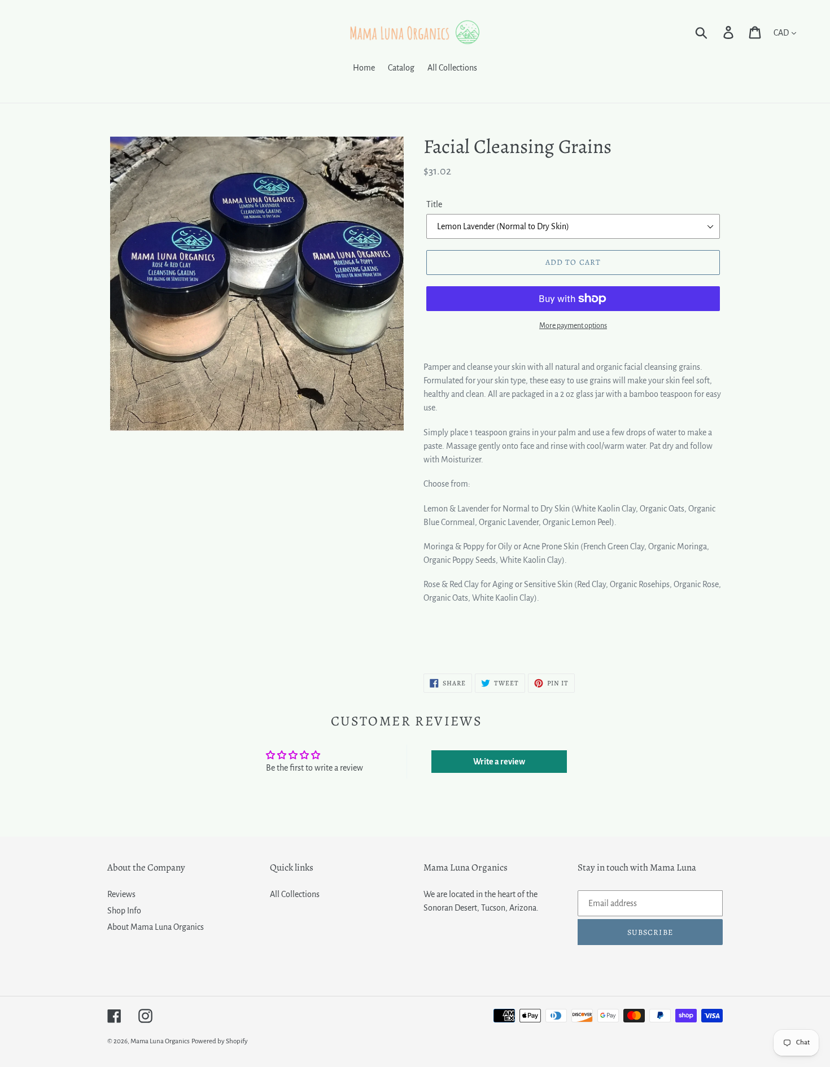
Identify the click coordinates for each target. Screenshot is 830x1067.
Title (434, 204)
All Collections (295, 894)
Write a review (499, 761)
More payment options (573, 326)
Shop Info (124, 910)
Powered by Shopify (219, 1041)
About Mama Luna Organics (155, 927)
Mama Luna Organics (160, 1041)
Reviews (121, 894)
